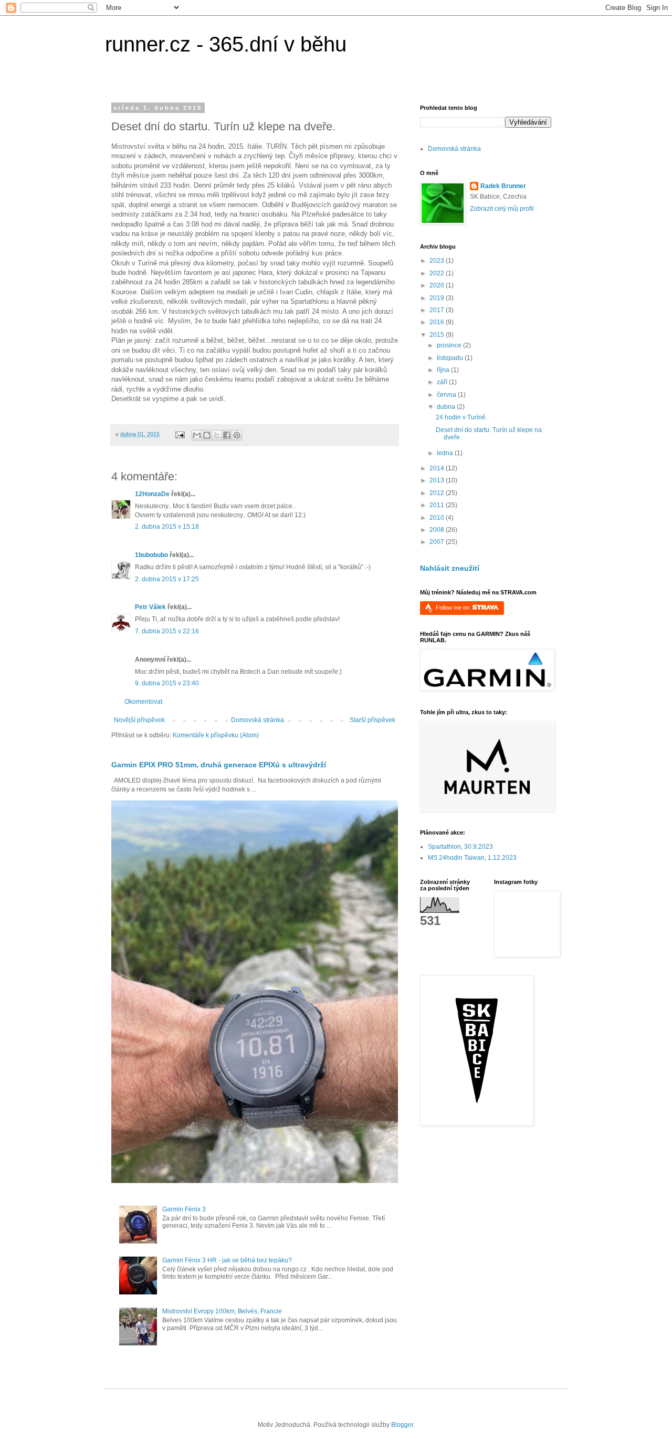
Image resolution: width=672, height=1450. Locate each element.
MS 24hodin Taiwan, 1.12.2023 (472, 857)
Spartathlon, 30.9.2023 (460, 846)
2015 (437, 334)
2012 (437, 493)
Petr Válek (150, 607)
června (447, 394)
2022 (437, 273)
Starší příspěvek (372, 720)
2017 (437, 310)
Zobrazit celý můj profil (502, 208)
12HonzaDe (152, 494)
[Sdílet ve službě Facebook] (227, 435)
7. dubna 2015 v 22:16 (167, 631)
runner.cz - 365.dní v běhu (225, 44)
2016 (437, 322)
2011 (437, 505)
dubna (447, 406)
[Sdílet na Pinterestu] (237, 435)
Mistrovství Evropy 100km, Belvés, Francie (222, 1311)
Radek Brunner (503, 186)
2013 (437, 480)
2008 (437, 529)
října (444, 370)
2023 (437, 260)
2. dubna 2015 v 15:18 (167, 526)
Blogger (402, 1424)
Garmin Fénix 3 (184, 1209)
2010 (437, 517)
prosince (450, 345)
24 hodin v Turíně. (461, 417)
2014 (437, 468)
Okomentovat (143, 701)
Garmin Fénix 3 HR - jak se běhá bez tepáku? (227, 1260)
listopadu (451, 358)
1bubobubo (151, 555)
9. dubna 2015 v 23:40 (167, 683)
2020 (437, 285)
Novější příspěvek (139, 720)
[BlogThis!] (207, 435)
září (443, 382)
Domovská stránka (257, 720)
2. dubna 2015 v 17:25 (167, 579)
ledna (446, 453)
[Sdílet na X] (217, 435)
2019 (437, 298)
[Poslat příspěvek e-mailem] (179, 434)
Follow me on (453, 607)
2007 (437, 542)
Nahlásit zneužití (449, 568)
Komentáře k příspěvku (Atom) (216, 735)
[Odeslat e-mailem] (197, 435)
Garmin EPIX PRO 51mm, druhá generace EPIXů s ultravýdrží (218, 764)
